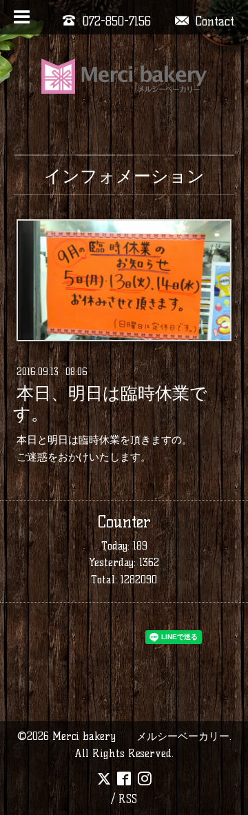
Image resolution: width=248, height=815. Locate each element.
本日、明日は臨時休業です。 (110, 403)
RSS (127, 798)
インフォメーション (124, 175)
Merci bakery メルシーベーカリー (140, 736)
